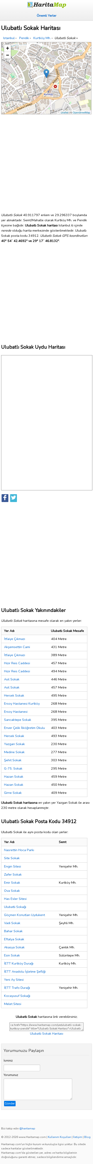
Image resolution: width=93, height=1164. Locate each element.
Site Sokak (12, 858)
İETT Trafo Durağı (17, 987)
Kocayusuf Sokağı (17, 996)
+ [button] (7, 48)
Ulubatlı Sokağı (15, 907)
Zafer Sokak (13, 874)
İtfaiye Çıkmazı (14, 639)
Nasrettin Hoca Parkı (19, 850)
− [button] (7, 55)
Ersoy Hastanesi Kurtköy (22, 703)
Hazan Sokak (13, 776)
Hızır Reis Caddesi (17, 663)
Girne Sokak (13, 792)
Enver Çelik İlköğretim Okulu (24, 728)
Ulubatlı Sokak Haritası (46, 1033)
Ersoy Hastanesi (16, 711)
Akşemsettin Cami (17, 647)
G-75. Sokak (13, 768)
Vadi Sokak (12, 923)
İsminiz (8, 1061)
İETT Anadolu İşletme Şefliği (25, 971)
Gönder (10, 1104)
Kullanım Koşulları (59, 1137)
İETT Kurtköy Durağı (18, 963)
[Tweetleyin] (13, 498)
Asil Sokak (11, 679)
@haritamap (27, 1128)
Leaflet (64, 112)
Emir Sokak (12, 882)
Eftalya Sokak (14, 939)
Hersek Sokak (14, 695)
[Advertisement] (46, 161)
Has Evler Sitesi (15, 898)
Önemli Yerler (46, 15)
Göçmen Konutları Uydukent (24, 915)
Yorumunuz (11, 1075)
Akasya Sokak (14, 947)
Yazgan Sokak (14, 744)
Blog (87, 1137)
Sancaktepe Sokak (17, 719)
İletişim (77, 1137)
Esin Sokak (12, 955)
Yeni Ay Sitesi (14, 979)
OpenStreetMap (81, 112)
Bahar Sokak (13, 931)
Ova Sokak (12, 890)
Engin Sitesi (12, 866)
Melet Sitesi (12, 1004)
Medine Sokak (14, 752)
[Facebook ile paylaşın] (5, 498)
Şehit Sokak (12, 760)
